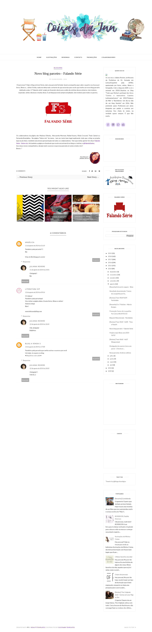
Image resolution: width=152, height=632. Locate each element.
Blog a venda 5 (33, 343)
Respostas (26, 262)
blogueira (58, 68)
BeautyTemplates (38, 627)
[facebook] (108, 126)
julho (111, 356)
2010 (110, 368)
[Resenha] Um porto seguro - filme (121, 287)
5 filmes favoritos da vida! (123, 557)
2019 (110, 253)
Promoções (92, 57)
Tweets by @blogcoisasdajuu (116, 481)
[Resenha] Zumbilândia (123, 498)
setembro (113, 281)
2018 (110, 256)
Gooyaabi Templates (66, 627)
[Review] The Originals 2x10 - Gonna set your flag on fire (124, 594)
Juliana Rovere (37, 266)
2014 (110, 269)
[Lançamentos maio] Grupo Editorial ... (28, 218)
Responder (96, 260)
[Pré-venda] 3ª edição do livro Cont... (57, 218)
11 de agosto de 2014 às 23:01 (39, 270)
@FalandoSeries (88, 143)
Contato (78, 57)
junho (112, 359)
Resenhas (66, 57)
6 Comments (20, 171)
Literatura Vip (32, 289)
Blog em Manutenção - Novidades (121, 318)
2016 (110, 262)
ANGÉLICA (29, 242)
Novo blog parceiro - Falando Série (121, 329)
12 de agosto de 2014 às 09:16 (35, 292)
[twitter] (118, 126)
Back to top (129, 627)
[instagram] (113, 126)
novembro (113, 275)
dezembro (113, 272)
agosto (112, 284)
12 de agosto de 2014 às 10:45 (39, 324)
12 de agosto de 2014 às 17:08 (35, 347)
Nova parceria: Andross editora (120, 353)
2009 (110, 371)
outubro (113, 278)
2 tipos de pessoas (121, 574)
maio (111, 362)
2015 (110, 265)
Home (39, 57)
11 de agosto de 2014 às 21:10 (35, 245)
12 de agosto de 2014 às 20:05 (39, 368)
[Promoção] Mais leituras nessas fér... (85, 218)
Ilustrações (51, 57)
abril (111, 365)
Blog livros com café (33, 355)
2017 (110, 259)
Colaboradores (108, 57)
